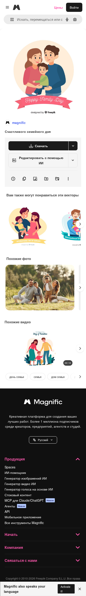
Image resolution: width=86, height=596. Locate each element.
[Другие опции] (68, 178)
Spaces (10, 467)
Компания (14, 547)
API (7, 511)
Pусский (43, 440)
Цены (58, 7)
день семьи (16, 377)
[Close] (79, 589)
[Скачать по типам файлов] (73, 145)
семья (38, 377)
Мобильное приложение (23, 517)
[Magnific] (43, 402)
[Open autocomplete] (10, 19)
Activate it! (65, 589)
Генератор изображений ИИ (26, 478)
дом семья (58, 377)
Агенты (15, 506)
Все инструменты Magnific (24, 522)
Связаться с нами (21, 560)
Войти (74, 7)
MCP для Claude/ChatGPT (29, 500)
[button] (43, 440)
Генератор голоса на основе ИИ (29, 489)
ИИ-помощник (15, 472)
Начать (11, 534)
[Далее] (80, 224)
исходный (31, 39)
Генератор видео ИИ (20, 483)
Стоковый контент (18, 495)
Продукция (15, 459)
